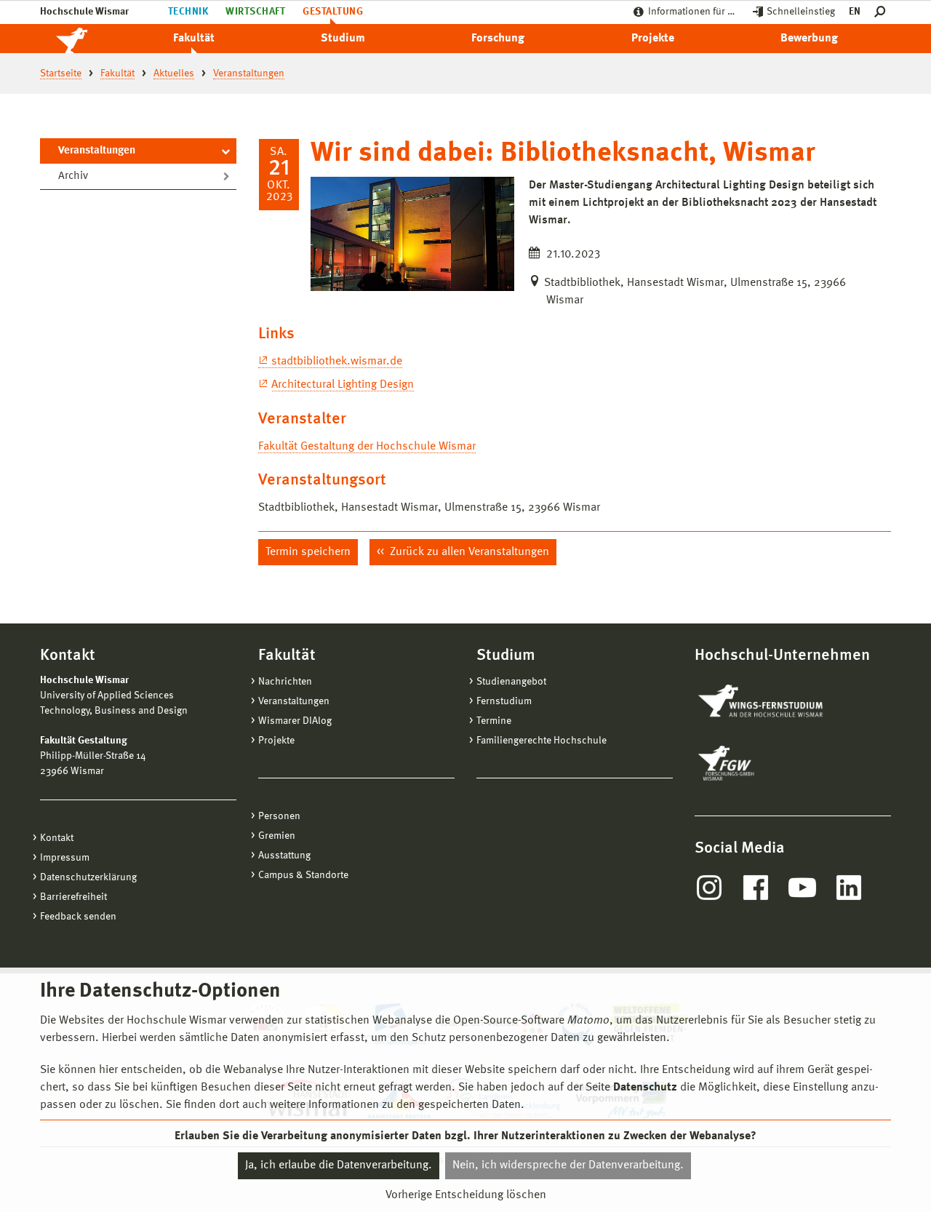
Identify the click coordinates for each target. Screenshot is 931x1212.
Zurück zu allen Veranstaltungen (468, 552)
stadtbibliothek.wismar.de (336, 361)
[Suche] (882, 12)
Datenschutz (645, 1087)
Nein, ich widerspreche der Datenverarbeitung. (568, 1165)
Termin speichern (308, 552)
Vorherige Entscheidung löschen (465, 1195)
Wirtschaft (255, 12)
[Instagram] (709, 887)
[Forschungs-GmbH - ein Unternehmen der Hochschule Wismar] (760, 763)
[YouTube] (802, 887)
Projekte (652, 38)
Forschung (497, 38)
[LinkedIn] (848, 887)
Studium (343, 38)
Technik (188, 12)
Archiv (73, 176)
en (854, 12)
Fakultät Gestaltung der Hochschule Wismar (367, 446)
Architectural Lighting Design (342, 385)
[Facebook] (755, 887)
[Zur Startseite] (87, 38)
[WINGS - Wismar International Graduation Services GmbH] (776, 702)
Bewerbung (809, 38)
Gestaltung (333, 12)
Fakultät (194, 38)
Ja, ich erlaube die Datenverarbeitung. (338, 1165)
